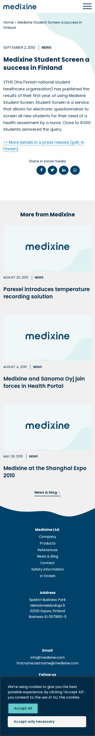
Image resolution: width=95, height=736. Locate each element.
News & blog (45, 492)
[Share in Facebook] (41, 170)
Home (8, 22)
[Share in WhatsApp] (75, 170)
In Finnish (47, 575)
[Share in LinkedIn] (63, 170)
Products (47, 543)
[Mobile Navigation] (87, 7)
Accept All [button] (23, 708)
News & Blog (47, 556)
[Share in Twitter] (52, 170)
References (48, 549)
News (46, 47)
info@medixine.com (47, 657)
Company (47, 536)
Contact (47, 562)
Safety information (47, 569)
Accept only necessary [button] (34, 721)
